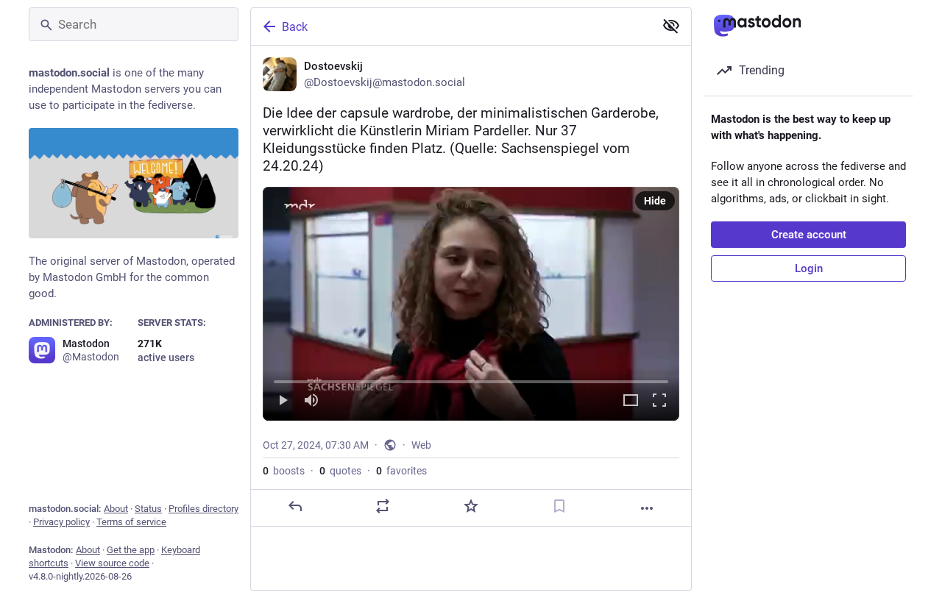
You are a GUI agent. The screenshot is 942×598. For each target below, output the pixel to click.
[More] (647, 508)
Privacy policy (61, 521)
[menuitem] (471, 304)
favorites (401, 471)
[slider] (471, 379)
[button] (471, 304)
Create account (808, 234)
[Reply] (295, 506)
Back (295, 27)
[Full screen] (659, 401)
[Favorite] (471, 506)
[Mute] (311, 401)
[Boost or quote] (383, 506)
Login (809, 268)
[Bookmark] (559, 506)
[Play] (282, 401)
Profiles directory (203, 508)
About (116, 508)
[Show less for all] (671, 25)
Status (148, 508)
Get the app (131, 549)
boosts (284, 471)
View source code (112, 563)
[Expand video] (630, 401)
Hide (655, 201)
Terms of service (131, 521)
